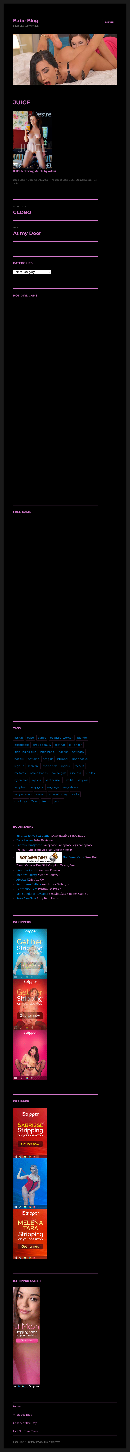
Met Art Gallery (26, 875)
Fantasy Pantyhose (29, 845)
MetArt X (22, 879)
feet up (60, 744)
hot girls (33, 759)
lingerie (66, 766)
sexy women (23, 794)
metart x (20, 773)
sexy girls (36, 787)
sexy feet (20, 787)
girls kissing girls (25, 751)
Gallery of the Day (25, 1423)
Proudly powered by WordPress (43, 1442)
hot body (78, 751)
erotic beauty (42, 744)
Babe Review (24, 840)
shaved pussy (58, 794)
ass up (18, 737)
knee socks (80, 759)
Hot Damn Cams (73, 857)
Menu (109, 22)
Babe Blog (25, 20)
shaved (40, 794)
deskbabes (21, 744)
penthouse (52, 780)
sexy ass (82, 780)
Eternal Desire (83, 179)
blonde (82, 737)
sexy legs (53, 787)
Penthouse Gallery (28, 884)
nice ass (75, 773)
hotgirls (48, 759)
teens (46, 801)
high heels (47, 751)
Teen (34, 801)
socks (75, 794)
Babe (72, 179)
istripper (62, 759)
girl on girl (75, 744)
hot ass (63, 751)
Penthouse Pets (26, 889)
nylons (36, 780)
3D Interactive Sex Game (32, 835)
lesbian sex (49, 766)
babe (30, 737)
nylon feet (21, 780)
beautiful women (61, 737)
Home (17, 1406)
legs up (19, 766)
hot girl (19, 759)
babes (42, 737)
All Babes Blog (60, 179)
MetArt (79, 766)
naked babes (39, 773)
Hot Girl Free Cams (25, 1431)
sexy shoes (70, 787)
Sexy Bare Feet (26, 898)
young (58, 801)
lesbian (33, 766)
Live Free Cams (26, 870)
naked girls (58, 773)
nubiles (90, 773)
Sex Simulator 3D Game (32, 893)
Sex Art (68, 780)
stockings (21, 801)
